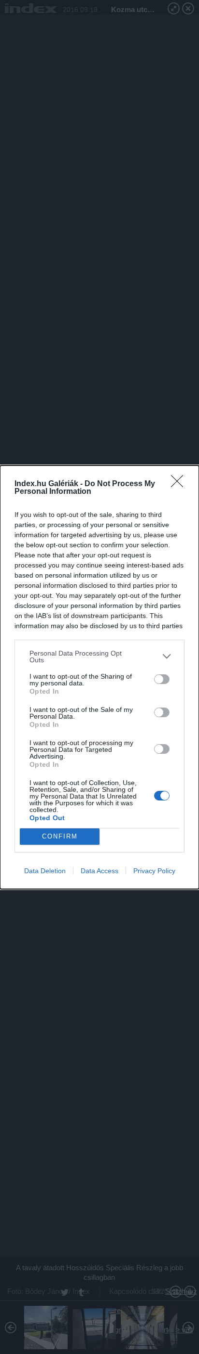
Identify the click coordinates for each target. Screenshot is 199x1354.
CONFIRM (60, 836)
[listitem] (99, 656)
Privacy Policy (154, 871)
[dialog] (99, 677)
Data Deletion (45, 871)
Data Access (99, 871)
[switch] (162, 679)
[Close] (180, 484)
